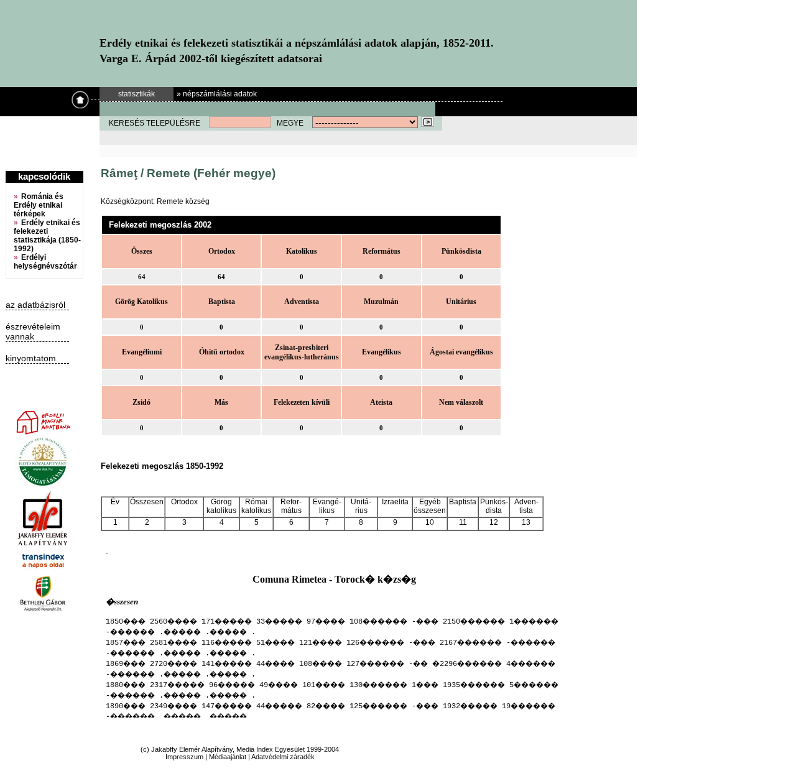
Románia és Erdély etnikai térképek (38, 205)
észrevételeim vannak (33, 331)
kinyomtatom (31, 358)
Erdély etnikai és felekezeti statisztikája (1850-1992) (47, 235)
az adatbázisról (35, 305)
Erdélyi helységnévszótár (45, 261)
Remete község (183, 201)
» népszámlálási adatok (217, 94)
